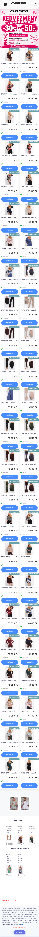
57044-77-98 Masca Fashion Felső (9, 248)
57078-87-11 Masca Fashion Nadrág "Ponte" (29, 341)
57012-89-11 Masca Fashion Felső (21, 829)
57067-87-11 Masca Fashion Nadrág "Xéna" (29, 433)
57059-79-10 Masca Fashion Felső (9, 156)
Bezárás (19, 932)
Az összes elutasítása (19, 927)
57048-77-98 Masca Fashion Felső (32, 829)
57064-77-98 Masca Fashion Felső (9, 649)
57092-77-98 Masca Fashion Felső (29, 649)
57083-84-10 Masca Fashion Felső (29, 63)
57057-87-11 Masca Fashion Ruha (29, 156)
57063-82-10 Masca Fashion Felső (29, 125)
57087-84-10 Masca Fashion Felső (29, 742)
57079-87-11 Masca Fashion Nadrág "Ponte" (29, 372)
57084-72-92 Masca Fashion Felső (29, 526)
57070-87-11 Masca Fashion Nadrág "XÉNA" (9, 464)
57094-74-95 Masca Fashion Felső (29, 619)
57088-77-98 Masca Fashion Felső (9, 63)
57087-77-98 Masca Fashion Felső (9, 125)
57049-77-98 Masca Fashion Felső (29, 217)
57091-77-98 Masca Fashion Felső (9, 557)
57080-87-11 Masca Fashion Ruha (9, 187)
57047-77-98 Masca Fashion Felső (9, 619)
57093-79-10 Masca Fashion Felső (29, 588)
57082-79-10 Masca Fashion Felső (29, 187)
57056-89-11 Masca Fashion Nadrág (9, 403)
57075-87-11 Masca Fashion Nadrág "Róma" (9, 310)
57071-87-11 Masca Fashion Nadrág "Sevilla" (29, 403)
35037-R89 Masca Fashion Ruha (8, 858)
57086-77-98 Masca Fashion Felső (9, 742)
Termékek (5, 4)
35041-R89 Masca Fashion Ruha (20, 858)
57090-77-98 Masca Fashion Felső (9, 588)
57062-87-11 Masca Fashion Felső (9, 526)
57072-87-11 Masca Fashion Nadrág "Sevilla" (9, 495)
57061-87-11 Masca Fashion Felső (29, 248)
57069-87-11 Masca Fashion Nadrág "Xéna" (9, 433)
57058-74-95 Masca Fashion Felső (9, 94)
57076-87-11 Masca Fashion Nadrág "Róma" (29, 310)
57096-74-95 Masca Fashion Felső (9, 279)
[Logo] (18, 4)
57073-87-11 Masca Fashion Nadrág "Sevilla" (29, 464)
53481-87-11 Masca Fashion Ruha (9, 829)
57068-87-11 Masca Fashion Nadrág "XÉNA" (29, 279)
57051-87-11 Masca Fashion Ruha (9, 773)
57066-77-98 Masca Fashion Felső (9, 680)
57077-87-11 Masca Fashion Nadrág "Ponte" (9, 372)
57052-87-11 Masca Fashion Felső (29, 773)
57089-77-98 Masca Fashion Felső (9, 217)
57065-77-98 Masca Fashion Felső (29, 557)
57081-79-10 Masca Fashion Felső (29, 94)
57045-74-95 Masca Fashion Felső (29, 711)
